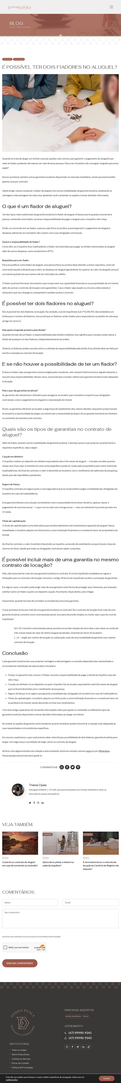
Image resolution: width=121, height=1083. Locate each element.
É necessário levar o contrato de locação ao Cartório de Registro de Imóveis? (101, 865)
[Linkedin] (44, 802)
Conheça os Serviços (21, 1059)
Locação (26, 27)
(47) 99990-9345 (80, 1033)
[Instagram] (39, 802)
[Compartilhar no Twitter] (72, 767)
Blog (19, 27)
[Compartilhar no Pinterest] (78, 767)
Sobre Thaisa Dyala (20, 1054)
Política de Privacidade (22, 1067)
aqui (89, 751)
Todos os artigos (19, 1050)
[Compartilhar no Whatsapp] (61, 767)
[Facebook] (35, 802)
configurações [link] (12, 1080)
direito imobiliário (73, 1016)
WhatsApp (104, 751)
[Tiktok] (89, 1047)
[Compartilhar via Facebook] (67, 767)
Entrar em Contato (20, 1063)
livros (85, 1016)
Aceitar (106, 1078)
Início (12, 27)
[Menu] (111, 7)
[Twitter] (78, 1047)
